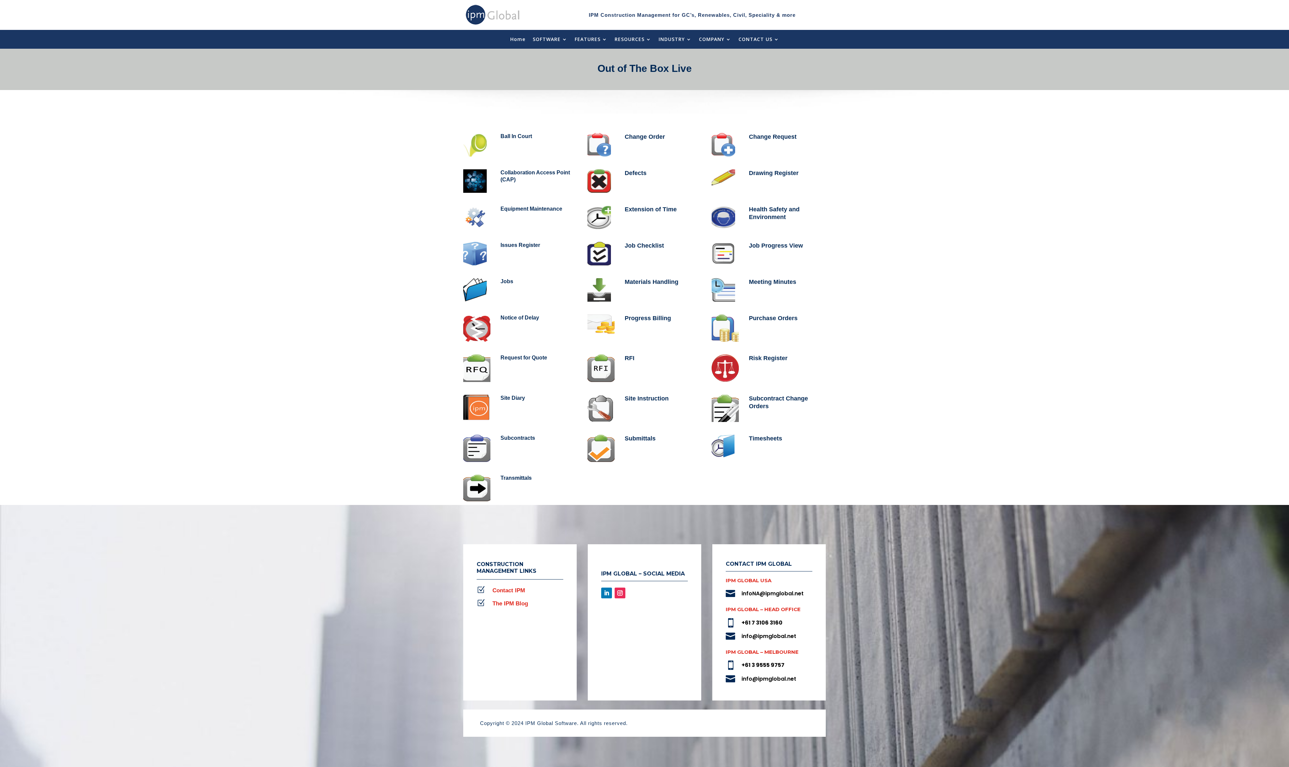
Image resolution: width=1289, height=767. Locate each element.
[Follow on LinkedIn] (606, 593)
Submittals (640, 438)
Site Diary (512, 398)
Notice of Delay (519, 318)
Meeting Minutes (772, 282)
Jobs (506, 281)
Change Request (773, 136)
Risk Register (768, 358)
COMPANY (711, 39)
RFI (629, 358)
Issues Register (520, 245)
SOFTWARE (547, 39)
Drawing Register (774, 173)
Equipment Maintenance (531, 209)
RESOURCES (629, 39)
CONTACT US (755, 39)
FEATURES (588, 39)
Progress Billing (648, 318)
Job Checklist (644, 245)
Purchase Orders (773, 318)
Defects (636, 173)
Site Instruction (647, 398)
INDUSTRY (672, 39)
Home (517, 39)
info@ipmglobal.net (769, 636)
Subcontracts (517, 438)
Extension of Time (651, 209)
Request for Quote (523, 357)
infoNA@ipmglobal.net (773, 593)
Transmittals (516, 478)
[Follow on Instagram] (620, 593)
